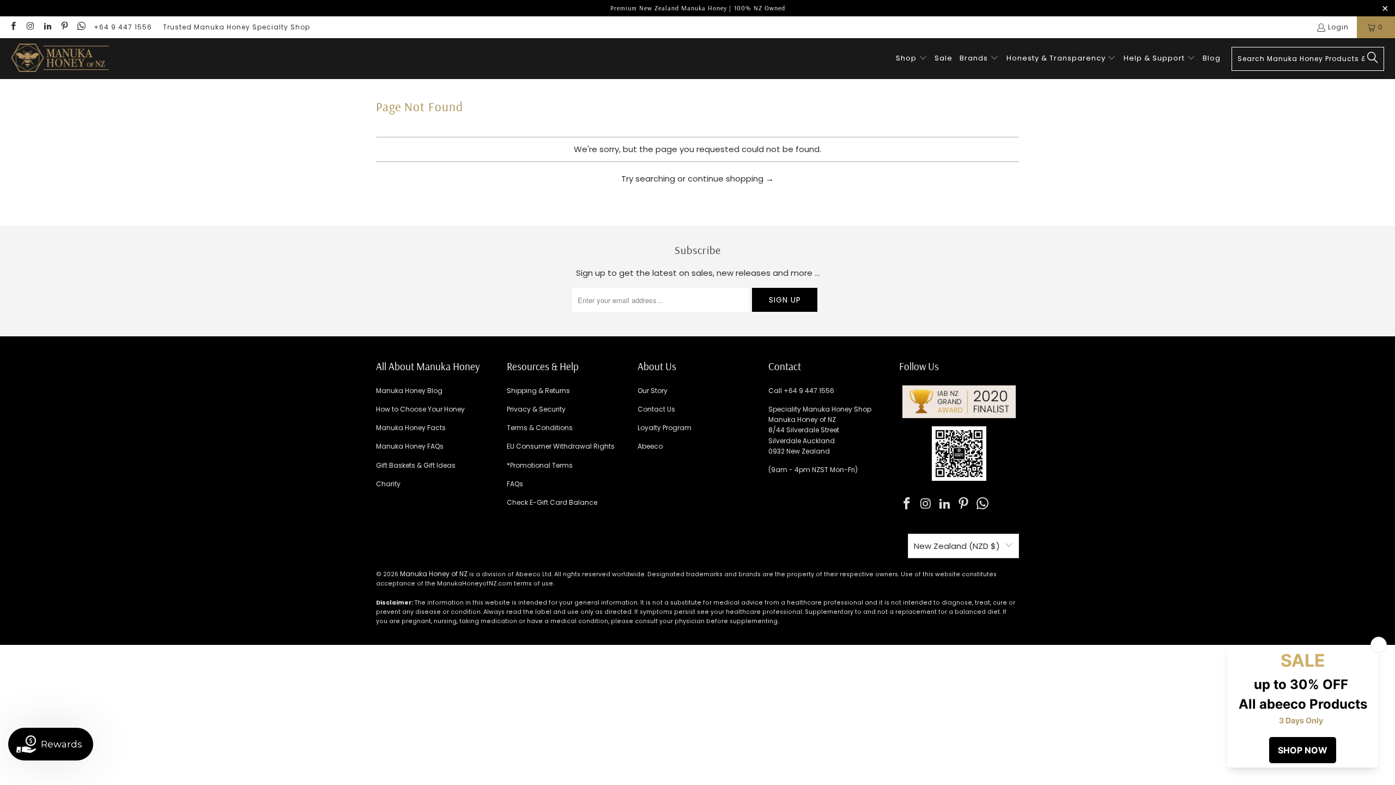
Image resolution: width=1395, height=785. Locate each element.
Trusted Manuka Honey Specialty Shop (236, 27)
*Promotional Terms (540, 465)
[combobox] (1308, 59)
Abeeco (650, 446)
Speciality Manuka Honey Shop (819, 409)
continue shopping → (731, 178)
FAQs (515, 483)
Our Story (653, 390)
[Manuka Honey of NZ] (60, 59)
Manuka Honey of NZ (434, 573)
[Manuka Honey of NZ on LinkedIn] (47, 27)
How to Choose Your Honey (420, 409)
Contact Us (656, 409)
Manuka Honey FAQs (410, 446)
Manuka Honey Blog (409, 390)
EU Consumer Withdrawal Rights (561, 446)
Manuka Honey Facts (411, 427)
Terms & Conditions (540, 427)
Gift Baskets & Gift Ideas (416, 465)
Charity (388, 483)
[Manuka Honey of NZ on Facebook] (12, 27)
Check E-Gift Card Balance (552, 502)
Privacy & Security (536, 409)
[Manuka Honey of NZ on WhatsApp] (81, 27)
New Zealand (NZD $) (957, 546)
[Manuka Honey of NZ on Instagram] (29, 27)
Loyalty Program (665, 427)
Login (1338, 27)
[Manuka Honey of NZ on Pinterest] (64, 27)
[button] (911, 58)
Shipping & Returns (538, 390)
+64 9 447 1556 (123, 27)
